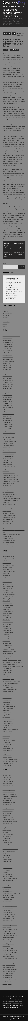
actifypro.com (7, 399)
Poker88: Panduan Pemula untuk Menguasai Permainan (13, 284)
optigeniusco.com (8, 378)
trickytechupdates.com (9, 971)
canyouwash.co (7, 563)
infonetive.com (7, 910)
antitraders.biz (7, 668)
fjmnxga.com (6, 904)
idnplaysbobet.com (8, 492)
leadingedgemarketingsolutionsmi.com (14, 658)
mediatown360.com (8, 956)
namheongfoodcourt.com (10, 935)
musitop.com (6, 736)
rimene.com (6, 923)
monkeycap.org (7, 830)
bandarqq (5, 311)
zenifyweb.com (7, 469)
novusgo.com (6, 448)
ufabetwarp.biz (7, 599)
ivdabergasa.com (7, 685)
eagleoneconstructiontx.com (11, 481)
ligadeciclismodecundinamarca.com (13, 528)
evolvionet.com (7, 348)
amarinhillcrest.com (8, 834)
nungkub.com (6, 746)
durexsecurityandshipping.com (11, 681)
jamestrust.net (7, 855)
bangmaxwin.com (8, 908)
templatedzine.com (8, 719)
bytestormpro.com (8, 450)
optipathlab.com (7, 344)
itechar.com (6, 573)
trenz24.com (6, 857)
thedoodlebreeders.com (9, 706)
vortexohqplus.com (8, 410)
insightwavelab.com (8, 443)
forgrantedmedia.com (9, 802)
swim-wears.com (7, 800)
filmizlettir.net (7, 779)
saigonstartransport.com (10, 906)
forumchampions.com (9, 790)
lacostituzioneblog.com (9, 740)
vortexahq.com (7, 367)
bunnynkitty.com (7, 899)
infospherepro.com (8, 435)
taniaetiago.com (7, 753)
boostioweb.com (7, 340)
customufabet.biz (8, 632)
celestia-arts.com (8, 788)
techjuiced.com (7, 582)
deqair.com (6, 710)
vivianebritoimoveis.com (10, 826)
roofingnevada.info (8, 519)
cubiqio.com (6, 431)
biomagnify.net (7, 765)
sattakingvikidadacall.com (10, 494)
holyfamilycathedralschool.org (11, 534)
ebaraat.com (6, 580)
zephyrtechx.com (8, 393)
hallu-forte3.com (7, 939)
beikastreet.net (7, 777)
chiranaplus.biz (7, 931)
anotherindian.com (8, 748)
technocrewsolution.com (10, 821)
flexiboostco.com (7, 338)
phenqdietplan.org (8, 723)
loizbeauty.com (7, 861)
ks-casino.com (7, 702)
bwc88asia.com (7, 698)
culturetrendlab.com (8, 454)
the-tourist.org (7, 836)
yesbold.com (6, 575)
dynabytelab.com (8, 346)
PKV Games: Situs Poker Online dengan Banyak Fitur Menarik (13, 11)
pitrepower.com (7, 954)
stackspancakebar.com (9, 933)
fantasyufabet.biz (8, 605)
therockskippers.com (8, 944)
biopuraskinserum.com (9, 914)
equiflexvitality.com (8, 483)
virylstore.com (7, 813)
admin (5, 50)
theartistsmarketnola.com (10, 929)
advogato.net (6, 838)
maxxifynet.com (7, 355)
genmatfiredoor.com (9, 473)
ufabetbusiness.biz (8, 611)
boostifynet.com (7, 388)
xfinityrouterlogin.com (9, 965)
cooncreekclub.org (8, 783)
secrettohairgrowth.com (9, 895)
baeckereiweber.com (9, 556)
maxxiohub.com (7, 372)
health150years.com (8, 817)
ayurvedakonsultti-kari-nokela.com (13, 666)
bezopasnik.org (7, 902)
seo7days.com (7, 889)
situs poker (19, 1005)
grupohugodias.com (8, 708)
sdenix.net (5, 832)
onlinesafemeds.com (9, 594)
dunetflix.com (6, 727)
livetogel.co (6, 471)
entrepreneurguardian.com (10, 500)
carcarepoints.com (8, 704)
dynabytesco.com (8, 424)
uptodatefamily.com (8, 734)
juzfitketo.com (7, 755)
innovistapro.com (7, 405)
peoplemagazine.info (9, 559)
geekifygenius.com (8, 462)
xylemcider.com (7, 750)
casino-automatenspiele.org (11, 849)
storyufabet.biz (7, 634)
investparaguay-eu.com (9, 696)
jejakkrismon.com (7, 868)
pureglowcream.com (8, 891)
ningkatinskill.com (8, 715)
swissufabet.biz (7, 609)
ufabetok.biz (6, 641)
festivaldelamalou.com (9, 794)
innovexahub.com (8, 357)
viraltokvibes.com (8, 823)
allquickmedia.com (8, 874)
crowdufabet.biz (7, 645)
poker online (6, 322)
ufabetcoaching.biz (8, 538)
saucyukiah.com (7, 775)
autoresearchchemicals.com (11, 980)
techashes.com (7, 561)
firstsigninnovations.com (10, 796)
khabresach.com (7, 975)
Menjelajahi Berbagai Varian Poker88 (12, 279)
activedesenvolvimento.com (11, 488)
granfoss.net (6, 946)
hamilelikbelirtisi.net (8, 414)
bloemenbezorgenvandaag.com (12, 893)
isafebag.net (6, 840)
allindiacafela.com (8, 948)
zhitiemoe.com (7, 744)
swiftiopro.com (7, 412)
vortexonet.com (7, 353)
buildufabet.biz (7, 647)
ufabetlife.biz (6, 620)
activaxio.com (7, 422)
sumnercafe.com (7, 725)
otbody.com (6, 853)
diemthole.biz (6, 870)
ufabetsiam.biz (7, 607)
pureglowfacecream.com (10, 878)
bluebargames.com (8, 792)
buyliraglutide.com (8, 592)
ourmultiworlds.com (8, 781)
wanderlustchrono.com (9, 452)
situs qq (5, 324)
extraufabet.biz (7, 618)
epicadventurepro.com (9, 441)
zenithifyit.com (7, 369)
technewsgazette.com (9, 876)
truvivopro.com (7, 363)
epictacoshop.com (8, 912)
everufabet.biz (7, 643)
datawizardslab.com (8, 429)
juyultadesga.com (8, 687)
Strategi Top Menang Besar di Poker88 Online (14, 292)
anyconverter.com (8, 864)
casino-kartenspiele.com (10, 847)
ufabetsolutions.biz (8, 622)
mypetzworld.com (8, 691)
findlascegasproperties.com (11, 475)
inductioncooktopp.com (9, 515)
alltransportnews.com (9, 649)
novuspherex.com (8, 380)
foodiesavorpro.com (8, 437)
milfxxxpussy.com (8, 731)
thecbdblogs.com (8, 977)
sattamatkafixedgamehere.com (12, 498)
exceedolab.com (7, 420)
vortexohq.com (7, 439)
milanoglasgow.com (8, 937)
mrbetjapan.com (7, 883)
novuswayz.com (7, 397)
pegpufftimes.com (8, 786)
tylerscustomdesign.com (10, 807)
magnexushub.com (8, 586)
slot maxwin (16, 1003)
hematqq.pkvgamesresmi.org (11, 1007)
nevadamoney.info (8, 920)
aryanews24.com (7, 670)
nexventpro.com (7, 391)
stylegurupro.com (8, 426)
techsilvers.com (7, 713)
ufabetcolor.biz (7, 615)
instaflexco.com (7, 403)
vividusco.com (7, 365)
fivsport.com (6, 717)
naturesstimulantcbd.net (10, 761)
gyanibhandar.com (8, 597)
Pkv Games (7, 33)
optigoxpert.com (7, 395)
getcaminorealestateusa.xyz (11, 547)
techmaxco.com (7, 418)
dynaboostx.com (7, 401)
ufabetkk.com (6, 872)
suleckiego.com (7, 984)
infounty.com (6, 694)
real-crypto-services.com (10, 689)
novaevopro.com (7, 382)
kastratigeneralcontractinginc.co (12, 660)
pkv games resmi (7, 313)
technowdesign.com (8, 679)
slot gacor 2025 (10, 996)
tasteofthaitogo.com (9, 897)
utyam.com (6, 738)
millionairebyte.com (8, 542)
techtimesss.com (8, 811)
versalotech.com (7, 416)
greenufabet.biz (7, 613)
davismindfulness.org (9, 540)
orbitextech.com (7, 464)
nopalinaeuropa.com (8, 763)
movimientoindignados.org (10, 729)
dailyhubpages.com (8, 490)
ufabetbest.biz (7, 628)
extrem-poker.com (8, 700)
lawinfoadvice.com (8, 721)
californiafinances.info (9, 916)
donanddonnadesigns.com (10, 479)
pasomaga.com (7, 757)
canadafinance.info (8, 918)
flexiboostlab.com (8, 407)
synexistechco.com (8, 361)
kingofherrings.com (8, 880)
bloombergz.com (7, 842)
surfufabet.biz (7, 626)
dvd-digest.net (7, 927)
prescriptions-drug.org (9, 819)
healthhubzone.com (8, 578)
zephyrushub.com (8, 342)
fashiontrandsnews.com (9, 651)
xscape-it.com (7, 672)
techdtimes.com (7, 567)
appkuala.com (7, 887)
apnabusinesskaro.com (9, 982)
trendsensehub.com (8, 456)
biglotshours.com (7, 590)
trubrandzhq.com (7, 386)
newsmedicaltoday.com (9, 517)
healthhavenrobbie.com (9, 477)
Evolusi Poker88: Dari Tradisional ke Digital (12, 288)
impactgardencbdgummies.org (11, 759)
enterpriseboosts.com (9, 845)
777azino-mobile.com (9, 675)
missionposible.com (8, 961)
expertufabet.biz (7, 603)
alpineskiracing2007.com (10, 950)
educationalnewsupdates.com (11, 336)
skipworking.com (7, 859)
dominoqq (5, 317)
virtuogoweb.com (8, 588)
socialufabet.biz (7, 624)
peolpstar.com (7, 804)
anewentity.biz (7, 885)
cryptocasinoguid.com (9, 656)
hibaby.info (6, 502)
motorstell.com (7, 815)
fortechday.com (7, 545)
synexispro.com (7, 523)
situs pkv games (13, 1001)
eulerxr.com (6, 460)
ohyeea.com (6, 742)
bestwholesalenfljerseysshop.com (12, 662)
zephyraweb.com (7, 374)
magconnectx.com (8, 521)
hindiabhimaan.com (8, 973)
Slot (14, 33)
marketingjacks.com (8, 967)
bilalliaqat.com (7, 511)
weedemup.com (7, 507)
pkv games (6, 315)
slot (22, 35)
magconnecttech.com (9, 466)
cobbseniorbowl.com (8, 677)
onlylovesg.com (7, 485)
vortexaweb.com (7, 376)
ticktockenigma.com (8, 458)
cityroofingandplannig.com (10, 683)
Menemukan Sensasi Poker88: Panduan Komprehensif (12, 297)
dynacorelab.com (8, 359)
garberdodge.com (8, 798)
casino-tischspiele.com (9, 851)
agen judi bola (19, 996)
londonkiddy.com (7, 536)
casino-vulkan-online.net (10, 952)
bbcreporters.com (8, 653)
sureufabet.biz (7, 630)
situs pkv (5, 326)
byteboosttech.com (8, 584)
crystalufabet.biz (7, 639)
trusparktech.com (8, 384)
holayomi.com (7, 526)
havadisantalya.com (8, 565)
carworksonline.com (8, 809)
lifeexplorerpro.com (8, 445)
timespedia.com (7, 866)
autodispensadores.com (9, 513)
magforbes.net (7, 828)
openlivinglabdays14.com (10, 664)
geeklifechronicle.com (9, 433)
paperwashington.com (9, 504)
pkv (3, 320)
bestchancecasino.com (9, 509)
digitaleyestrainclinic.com (10, 958)
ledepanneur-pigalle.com (10, 925)
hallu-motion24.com (8, 942)
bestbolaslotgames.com (9, 496)
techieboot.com (7, 569)
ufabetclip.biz (6, 601)
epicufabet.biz (7, 637)
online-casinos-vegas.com (10, 963)
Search (4, 263)
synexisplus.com (7, 350)
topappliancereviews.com (10, 969)
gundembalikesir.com (9, 571)
